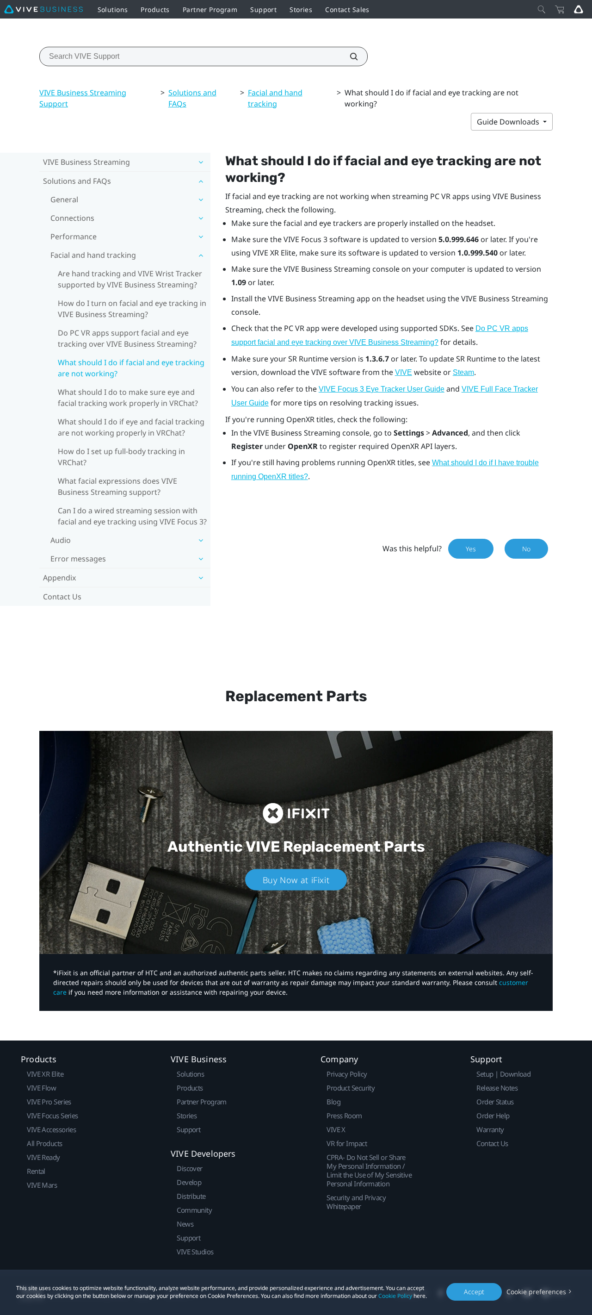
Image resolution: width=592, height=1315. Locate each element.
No (526, 548)
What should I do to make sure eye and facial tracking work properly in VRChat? (128, 397)
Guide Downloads (509, 122)
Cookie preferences (536, 1291)
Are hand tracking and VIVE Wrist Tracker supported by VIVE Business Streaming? (130, 279)
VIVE (403, 372)
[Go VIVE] (578, 9)
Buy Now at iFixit (296, 879)
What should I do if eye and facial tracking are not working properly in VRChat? (131, 427)
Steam (463, 372)
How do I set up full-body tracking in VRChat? (121, 456)
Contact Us (62, 597)
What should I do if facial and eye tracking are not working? (131, 368)
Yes (471, 548)
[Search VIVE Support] (348, 56)
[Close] (541, 9)
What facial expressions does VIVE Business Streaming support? (117, 486)
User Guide (381, 389)
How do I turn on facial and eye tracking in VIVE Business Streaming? (132, 308)
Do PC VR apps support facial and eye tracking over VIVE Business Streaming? (127, 338)
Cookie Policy (395, 1296)
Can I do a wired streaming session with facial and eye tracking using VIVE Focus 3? (132, 516)
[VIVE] (43, 9)
